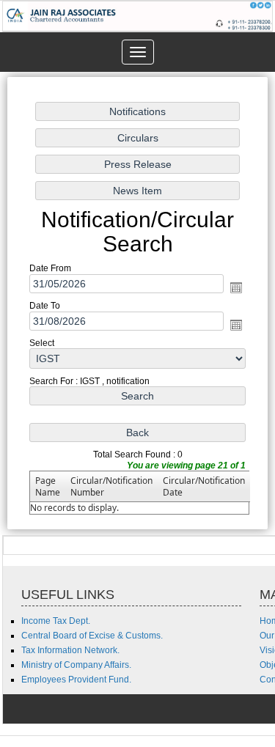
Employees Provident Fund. (76, 679)
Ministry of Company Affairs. (76, 665)
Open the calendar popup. (236, 288)
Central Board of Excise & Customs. (92, 635)
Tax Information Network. (70, 650)
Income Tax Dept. (55, 621)
